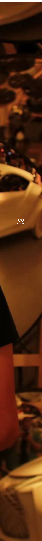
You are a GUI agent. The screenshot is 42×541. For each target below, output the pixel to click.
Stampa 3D (17, 4)
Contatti (24, 4)
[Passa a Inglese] (26, 5)
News (21, 4)
